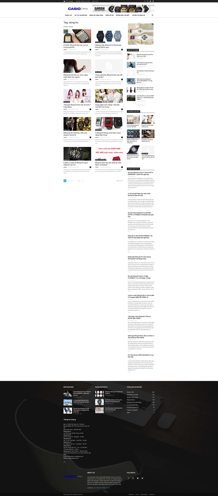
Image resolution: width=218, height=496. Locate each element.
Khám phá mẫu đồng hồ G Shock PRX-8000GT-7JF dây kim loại (144, 80)
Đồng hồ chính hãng (96, 15)
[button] (152, 15)
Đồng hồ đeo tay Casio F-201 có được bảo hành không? (133, 157)
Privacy (137, 494)
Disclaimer (131, 494)
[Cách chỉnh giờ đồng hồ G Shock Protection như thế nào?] (148, 149)
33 (79, 180)
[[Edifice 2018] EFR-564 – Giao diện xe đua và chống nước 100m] (133, 133)
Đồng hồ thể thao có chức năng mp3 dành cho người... (76, 76)
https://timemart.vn (74, 458)
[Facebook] (144, 1)
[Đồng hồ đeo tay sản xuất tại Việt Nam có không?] (109, 154)
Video (128, 412)
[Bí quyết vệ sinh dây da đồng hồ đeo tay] (148, 133)
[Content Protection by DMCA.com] (64, 461)
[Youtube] (153, 1)
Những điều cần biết (123, 15)
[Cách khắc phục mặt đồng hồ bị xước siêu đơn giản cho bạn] (99, 410)
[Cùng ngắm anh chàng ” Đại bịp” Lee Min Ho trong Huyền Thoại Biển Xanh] (109, 96)
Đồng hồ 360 (110, 15)
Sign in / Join (95, 1)
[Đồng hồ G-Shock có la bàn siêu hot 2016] (99, 394)
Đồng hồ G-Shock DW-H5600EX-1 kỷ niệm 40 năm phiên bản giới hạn (140, 237)
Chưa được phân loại (132, 407)
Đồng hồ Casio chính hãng (134, 402)
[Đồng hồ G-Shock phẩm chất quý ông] (148, 119)
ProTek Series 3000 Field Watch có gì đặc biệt (140, 356)
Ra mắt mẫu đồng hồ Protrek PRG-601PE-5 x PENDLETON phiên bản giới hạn (140, 214)
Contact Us (151, 494)
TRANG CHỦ (68, 15)
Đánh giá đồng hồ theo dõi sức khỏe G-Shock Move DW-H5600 (141, 336)
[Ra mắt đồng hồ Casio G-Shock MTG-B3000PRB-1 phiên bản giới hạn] (68, 394)
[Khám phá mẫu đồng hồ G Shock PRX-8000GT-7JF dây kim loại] (131, 81)
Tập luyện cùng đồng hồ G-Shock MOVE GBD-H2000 (139, 317)
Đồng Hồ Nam (131, 400)
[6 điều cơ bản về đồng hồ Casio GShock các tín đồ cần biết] (77, 154)
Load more (140, 105)
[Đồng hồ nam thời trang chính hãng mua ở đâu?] (131, 57)
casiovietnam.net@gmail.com (102, 488)
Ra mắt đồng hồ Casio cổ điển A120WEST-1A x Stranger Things (139, 277)
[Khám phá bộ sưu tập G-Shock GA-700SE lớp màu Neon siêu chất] (131, 90)
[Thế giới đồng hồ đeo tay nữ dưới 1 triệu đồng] (77, 96)
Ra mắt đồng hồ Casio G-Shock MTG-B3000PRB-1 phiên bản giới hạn (140, 173)
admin (65, 49)
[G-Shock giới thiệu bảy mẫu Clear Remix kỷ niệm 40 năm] (68, 402)
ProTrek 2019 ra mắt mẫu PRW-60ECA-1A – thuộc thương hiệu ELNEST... (145, 97)
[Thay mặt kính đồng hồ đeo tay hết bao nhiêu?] (109, 66)
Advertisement (144, 494)
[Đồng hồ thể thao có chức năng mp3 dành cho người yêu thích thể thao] (77, 66)
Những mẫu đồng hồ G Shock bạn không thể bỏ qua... (108, 46)
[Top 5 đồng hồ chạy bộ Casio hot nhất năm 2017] (131, 65)
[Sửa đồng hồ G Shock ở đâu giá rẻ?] (131, 73)
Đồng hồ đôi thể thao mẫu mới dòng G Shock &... (75, 134)
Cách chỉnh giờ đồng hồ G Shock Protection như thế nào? (148, 157)
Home (65, 20)
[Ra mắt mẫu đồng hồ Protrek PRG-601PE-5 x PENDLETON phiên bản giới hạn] (68, 411)
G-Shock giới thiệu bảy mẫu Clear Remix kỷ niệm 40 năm (139, 194)
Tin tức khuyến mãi (80, 15)
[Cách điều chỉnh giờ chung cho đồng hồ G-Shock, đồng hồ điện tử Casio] (99, 402)
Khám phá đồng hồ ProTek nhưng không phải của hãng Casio (139, 258)
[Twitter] (150, 1)
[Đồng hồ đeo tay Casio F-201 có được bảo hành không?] (133, 149)
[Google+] (147, 1)
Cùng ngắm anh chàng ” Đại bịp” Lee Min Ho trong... (107, 106)
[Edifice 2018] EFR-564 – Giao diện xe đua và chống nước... (133, 141)
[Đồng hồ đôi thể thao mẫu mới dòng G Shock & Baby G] (77, 124)
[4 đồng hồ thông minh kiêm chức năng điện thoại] (109, 124)
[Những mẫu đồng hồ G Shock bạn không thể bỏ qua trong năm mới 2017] (109, 36)
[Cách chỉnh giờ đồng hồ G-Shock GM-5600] (133, 119)
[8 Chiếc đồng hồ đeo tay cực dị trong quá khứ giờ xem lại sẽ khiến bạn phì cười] (77, 36)
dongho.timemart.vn (133, 168)
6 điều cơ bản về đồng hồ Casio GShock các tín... (76, 164)
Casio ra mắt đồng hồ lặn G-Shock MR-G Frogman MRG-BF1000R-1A (141, 296)
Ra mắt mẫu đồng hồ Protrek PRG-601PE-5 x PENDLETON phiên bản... (81, 410)
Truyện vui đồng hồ (138, 15)
